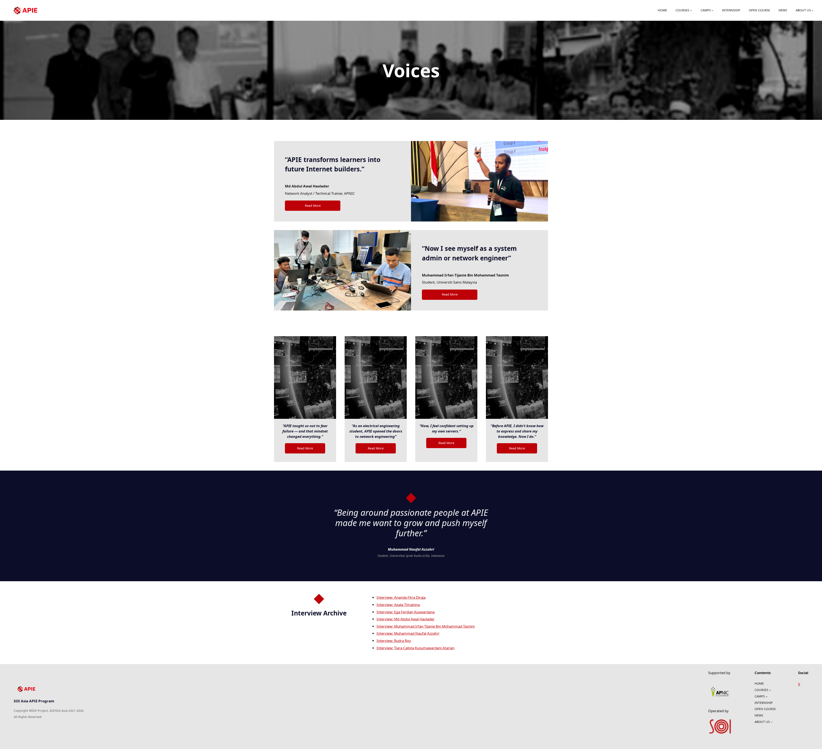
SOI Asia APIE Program (34, 700)
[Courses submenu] (691, 10)
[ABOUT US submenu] (812, 10)
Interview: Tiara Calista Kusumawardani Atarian (415, 647)
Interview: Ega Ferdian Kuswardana (406, 611)
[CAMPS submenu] (712, 10)
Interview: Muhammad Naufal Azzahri (408, 633)
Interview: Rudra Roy (394, 640)
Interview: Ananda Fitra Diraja (401, 597)
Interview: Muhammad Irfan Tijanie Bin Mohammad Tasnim (426, 626)
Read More (313, 206)
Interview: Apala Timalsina (398, 604)
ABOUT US (803, 10)
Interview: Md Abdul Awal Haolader (406, 619)
